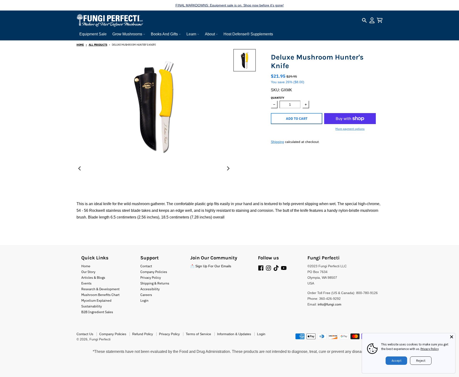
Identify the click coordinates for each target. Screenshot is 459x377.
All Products (98, 44)
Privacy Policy (430, 349)
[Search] (364, 20)
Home (80, 44)
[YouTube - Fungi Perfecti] (284, 268)
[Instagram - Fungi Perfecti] (268, 268)
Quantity (277, 97)
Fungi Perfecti (99, 339)
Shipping (277, 142)
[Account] (372, 20)
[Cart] (379, 20)
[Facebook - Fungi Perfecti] (261, 268)
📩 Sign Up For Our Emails (210, 266)
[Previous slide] (79, 168)
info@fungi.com (329, 304)
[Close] (451, 336)
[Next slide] (228, 168)
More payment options (350, 129)
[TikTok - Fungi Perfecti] (276, 268)
